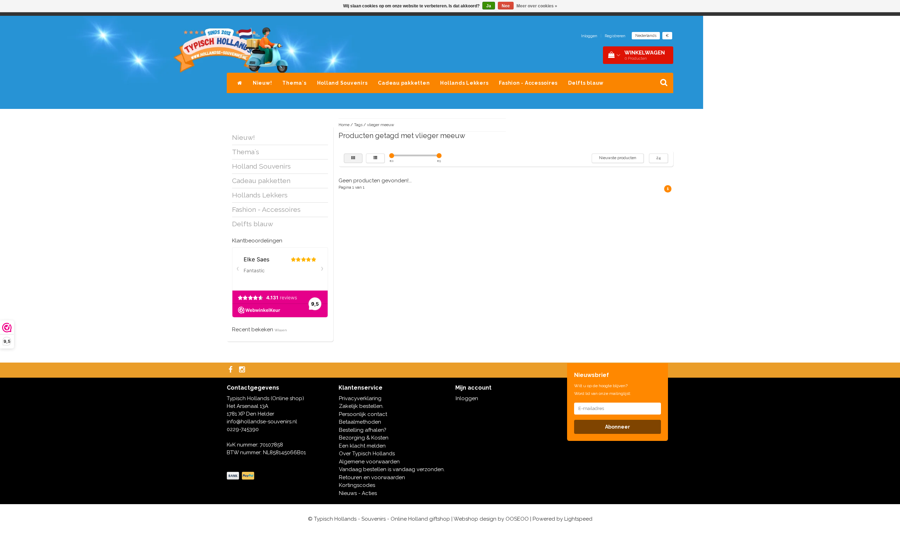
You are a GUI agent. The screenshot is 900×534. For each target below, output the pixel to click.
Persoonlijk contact (363, 414)
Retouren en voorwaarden (372, 477)
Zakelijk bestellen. (361, 406)
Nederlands (645, 35)
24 (658, 158)
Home (344, 125)
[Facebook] (231, 370)
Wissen (281, 330)
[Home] (240, 83)
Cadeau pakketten (404, 83)
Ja (488, 6)
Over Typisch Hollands (367, 453)
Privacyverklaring (360, 398)
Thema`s (294, 83)
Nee (506, 6)
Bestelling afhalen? (362, 430)
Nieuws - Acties (358, 493)
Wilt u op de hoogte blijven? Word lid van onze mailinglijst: (602, 389)
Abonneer (617, 427)
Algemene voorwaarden (369, 461)
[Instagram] (243, 370)
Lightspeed (578, 519)
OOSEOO (517, 519)
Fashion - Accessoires (528, 83)
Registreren (615, 36)
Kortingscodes (357, 485)
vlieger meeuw (380, 125)
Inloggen (589, 36)
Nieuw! (262, 83)
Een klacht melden (362, 446)
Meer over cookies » (536, 6)
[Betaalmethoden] (241, 476)
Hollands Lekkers (464, 83)
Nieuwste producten (617, 158)
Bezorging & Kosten (363, 438)
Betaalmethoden (360, 422)
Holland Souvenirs (342, 83)
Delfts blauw (586, 83)
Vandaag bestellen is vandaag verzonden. (392, 469)
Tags (358, 125)
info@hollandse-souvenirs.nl (262, 421)
